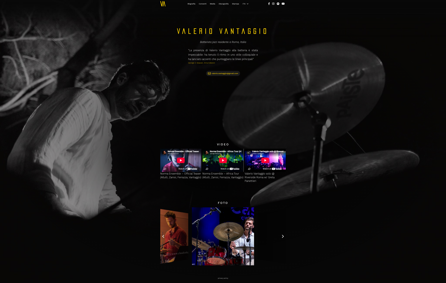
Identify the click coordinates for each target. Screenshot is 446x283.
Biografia (191, 4)
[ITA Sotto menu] (248, 4)
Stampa (235, 4)
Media (212, 4)
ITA (244, 4)
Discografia (224, 4)
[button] (163, 236)
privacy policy (223, 278)
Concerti (202, 4)
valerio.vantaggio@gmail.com (225, 73)
